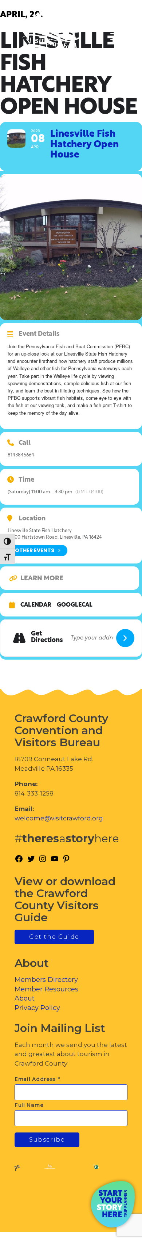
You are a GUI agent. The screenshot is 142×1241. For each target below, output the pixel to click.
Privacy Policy (37, 1008)
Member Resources (46, 989)
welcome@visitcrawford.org (59, 818)
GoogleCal (74, 605)
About (25, 998)
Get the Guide (54, 936)
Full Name (29, 1105)
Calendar (35, 605)
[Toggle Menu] (116, 36)
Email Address (37, 1079)
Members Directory (46, 980)
